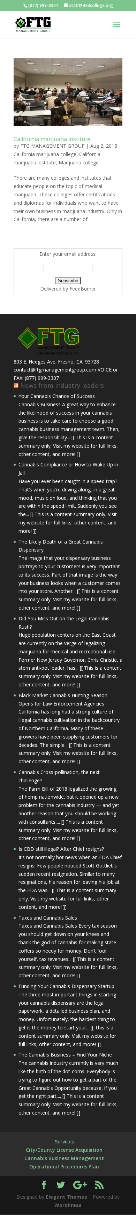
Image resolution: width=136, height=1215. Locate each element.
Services (64, 1141)
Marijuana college (79, 162)
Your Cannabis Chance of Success (56, 396)
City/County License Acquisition (64, 1150)
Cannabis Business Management (64, 1158)
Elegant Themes (66, 1196)
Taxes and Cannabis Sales (47, 917)
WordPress (68, 1205)
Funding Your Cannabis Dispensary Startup (66, 986)
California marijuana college (45, 154)
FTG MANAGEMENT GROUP (52, 145)
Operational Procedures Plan (64, 1166)
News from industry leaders (62, 385)
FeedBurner (82, 288)
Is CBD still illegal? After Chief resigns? (61, 849)
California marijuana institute (52, 139)
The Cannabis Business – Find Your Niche (65, 1054)
